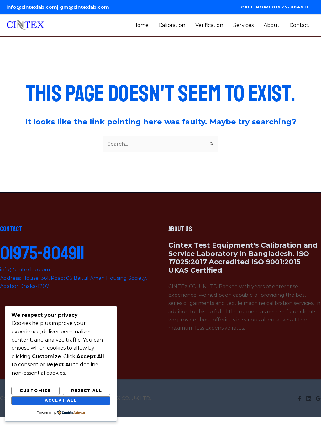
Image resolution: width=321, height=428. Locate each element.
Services (243, 25)
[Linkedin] (309, 398)
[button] (275, 7)
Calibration (172, 25)
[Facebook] (299, 398)
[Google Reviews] (318, 398)
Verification (209, 25)
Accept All (61, 400)
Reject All (86, 390)
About (272, 25)
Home (141, 25)
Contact (300, 25)
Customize (35, 390)
